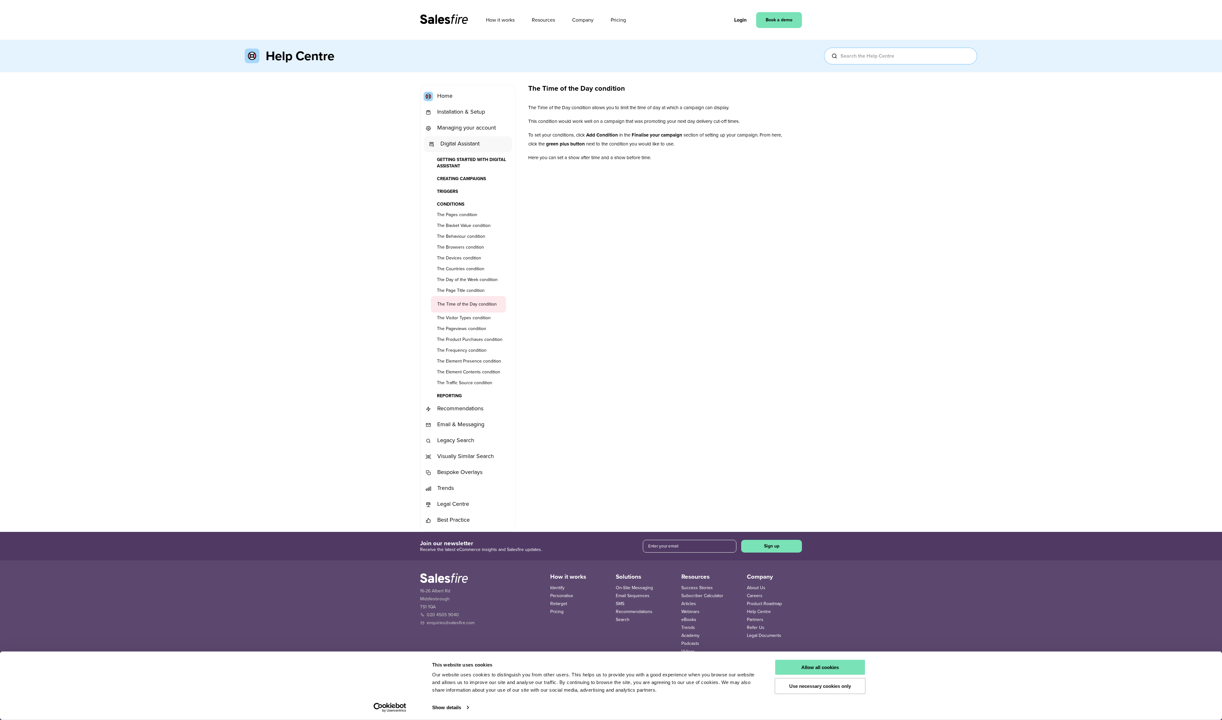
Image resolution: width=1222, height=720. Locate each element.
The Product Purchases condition (469, 339)
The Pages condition (457, 214)
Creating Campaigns (461, 178)
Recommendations (459, 408)
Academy (690, 635)
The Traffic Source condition (464, 382)
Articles (688, 603)
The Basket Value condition (464, 225)
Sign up (771, 546)
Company (582, 20)
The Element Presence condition (469, 361)
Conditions (450, 204)
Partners (755, 619)
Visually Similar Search (465, 456)
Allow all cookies (820, 667)
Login (740, 20)
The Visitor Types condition (464, 318)
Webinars (690, 611)
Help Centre (759, 611)
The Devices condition (459, 258)
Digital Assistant (459, 143)
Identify (557, 587)
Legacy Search (455, 440)
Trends (445, 487)
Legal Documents (764, 635)
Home (444, 95)
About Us (756, 587)
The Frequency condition (462, 350)
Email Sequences (633, 595)
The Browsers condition (460, 247)
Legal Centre (452, 503)
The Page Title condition (461, 290)
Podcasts (690, 643)
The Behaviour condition (461, 236)
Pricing (618, 20)
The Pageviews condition (461, 328)
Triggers (447, 191)
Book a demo (779, 20)
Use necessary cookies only (820, 685)
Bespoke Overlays (459, 472)
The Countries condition (460, 269)
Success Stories (697, 587)
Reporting (449, 396)
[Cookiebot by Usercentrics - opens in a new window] (390, 707)
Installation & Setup (460, 111)
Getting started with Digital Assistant (471, 163)
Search (622, 619)
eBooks (688, 619)
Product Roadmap (764, 603)
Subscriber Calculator (702, 595)
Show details (446, 707)
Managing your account (466, 127)
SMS (620, 603)
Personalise (561, 595)
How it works (500, 20)
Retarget (558, 603)
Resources (543, 20)
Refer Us (755, 627)
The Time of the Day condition (467, 304)
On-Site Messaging (634, 587)
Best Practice (453, 519)
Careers (754, 595)
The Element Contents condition (468, 372)
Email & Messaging (460, 424)
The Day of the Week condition (467, 279)
